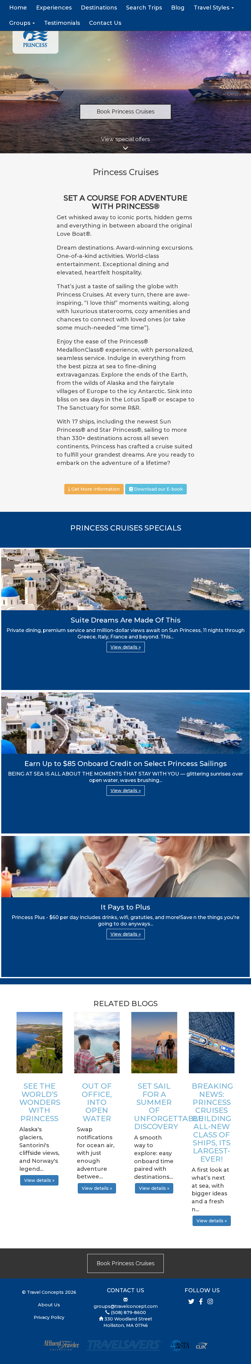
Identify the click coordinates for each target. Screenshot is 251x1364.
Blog (178, 7)
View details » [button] (126, 647)
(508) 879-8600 (128, 1312)
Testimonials (62, 23)
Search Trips (144, 7)
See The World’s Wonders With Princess (39, 1102)
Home (18, 7)
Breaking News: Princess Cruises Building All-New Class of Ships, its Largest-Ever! (212, 1122)
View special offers (125, 139)
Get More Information (95, 489)
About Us (49, 1305)
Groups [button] (20, 23)
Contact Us (105, 23)
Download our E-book (158, 489)
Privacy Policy (49, 1317)
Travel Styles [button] (212, 7)
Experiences (54, 7)
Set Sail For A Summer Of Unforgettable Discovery (168, 1106)
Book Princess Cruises (126, 111)
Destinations (99, 7)
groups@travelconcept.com (126, 1306)
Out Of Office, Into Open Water (97, 1102)
